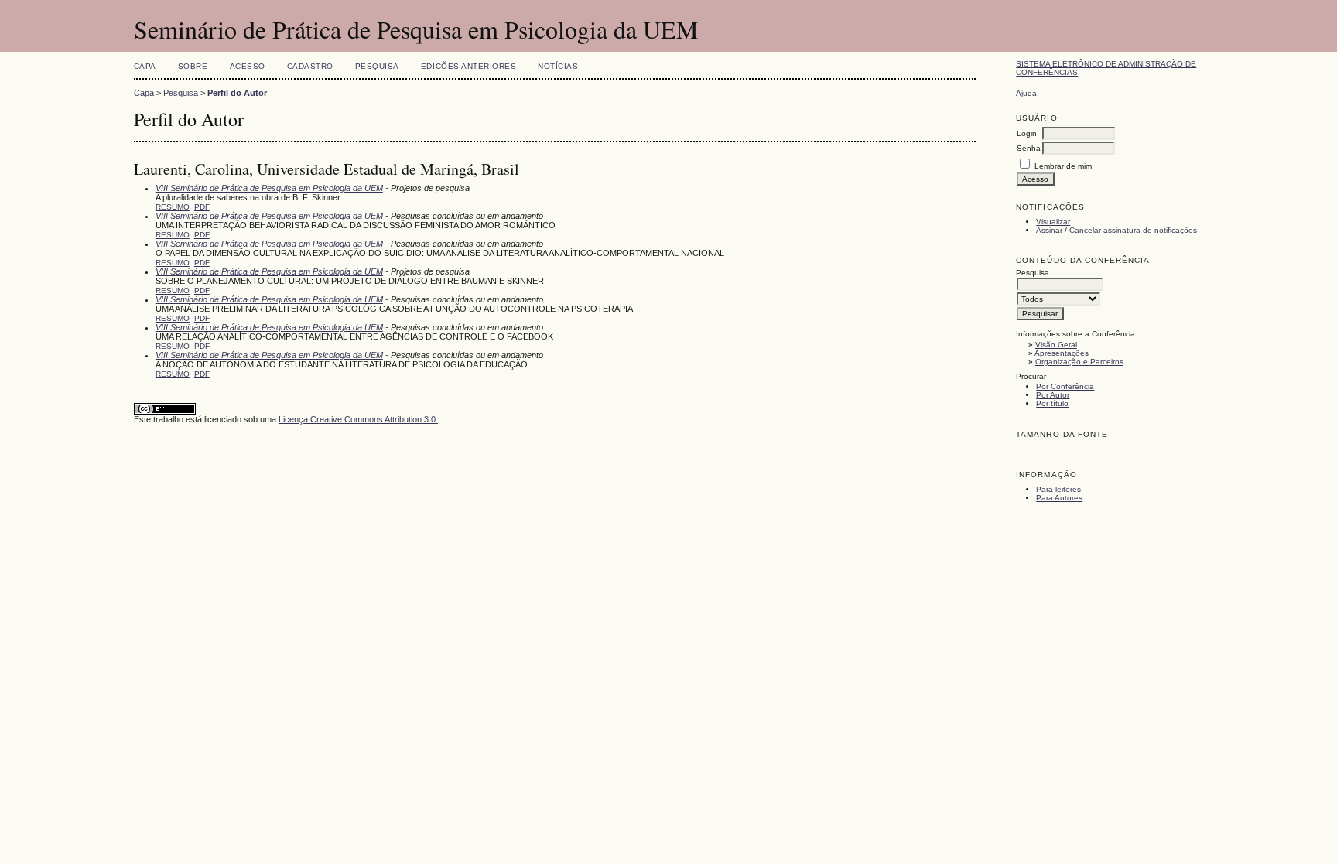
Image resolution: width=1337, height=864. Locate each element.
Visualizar (1053, 221)
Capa (145, 66)
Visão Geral (1056, 344)
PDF (202, 207)
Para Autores (1059, 497)
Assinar (1049, 230)
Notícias (558, 66)
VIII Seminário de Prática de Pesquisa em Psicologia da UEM (269, 188)
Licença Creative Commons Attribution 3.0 (358, 419)
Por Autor (1052, 395)
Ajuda (1026, 93)
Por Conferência (1065, 386)
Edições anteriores (468, 66)
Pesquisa (377, 66)
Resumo (173, 207)
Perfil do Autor (237, 92)
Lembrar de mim (1063, 166)
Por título (1052, 403)
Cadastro (310, 66)
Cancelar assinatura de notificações (1133, 230)
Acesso (247, 66)
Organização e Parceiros (1079, 361)
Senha (1029, 148)
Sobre (193, 66)
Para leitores (1058, 489)
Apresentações (1061, 353)
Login (1027, 133)
